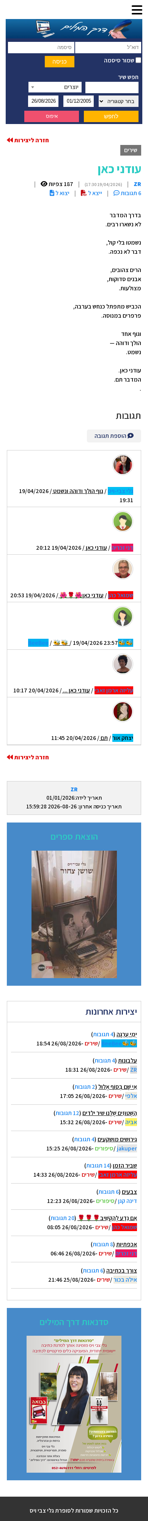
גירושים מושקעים (117, 1139)
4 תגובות (103, 1034)
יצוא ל (61, 193)
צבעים (129, 1192)
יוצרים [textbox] (71, 87)
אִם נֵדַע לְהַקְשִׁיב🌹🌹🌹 (107, 1218)
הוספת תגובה (111, 436)
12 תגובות (67, 1113)
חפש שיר (128, 77)
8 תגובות (103, 1244)
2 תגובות (84, 1087)
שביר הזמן (125, 1165)
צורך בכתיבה (121, 1270)
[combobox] (55, 87)
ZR (74, 789)
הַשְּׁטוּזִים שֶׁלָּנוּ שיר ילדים (109, 1113)
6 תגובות (108, 1192)
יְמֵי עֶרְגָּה (127, 1034)
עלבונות (127, 1060)
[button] (137, 10)
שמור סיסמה (119, 60)
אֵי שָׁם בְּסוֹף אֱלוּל (117, 1087)
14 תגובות (98, 1165)
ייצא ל (94, 193)
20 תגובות (62, 1218)
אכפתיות (126, 1244)
